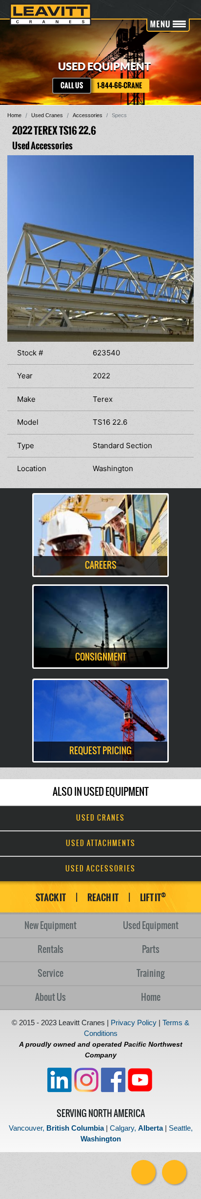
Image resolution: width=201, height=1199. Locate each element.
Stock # (30, 352)
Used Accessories (100, 869)
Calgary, (136, 1128)
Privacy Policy (134, 1022)
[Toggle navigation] (168, 25)
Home (14, 115)
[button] (185, 164)
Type (25, 445)
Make (26, 399)
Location (31, 468)
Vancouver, (56, 1128)
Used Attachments (101, 844)
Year (25, 375)
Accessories (87, 115)
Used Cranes (47, 115)
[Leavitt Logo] (50, 14)
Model (28, 422)
